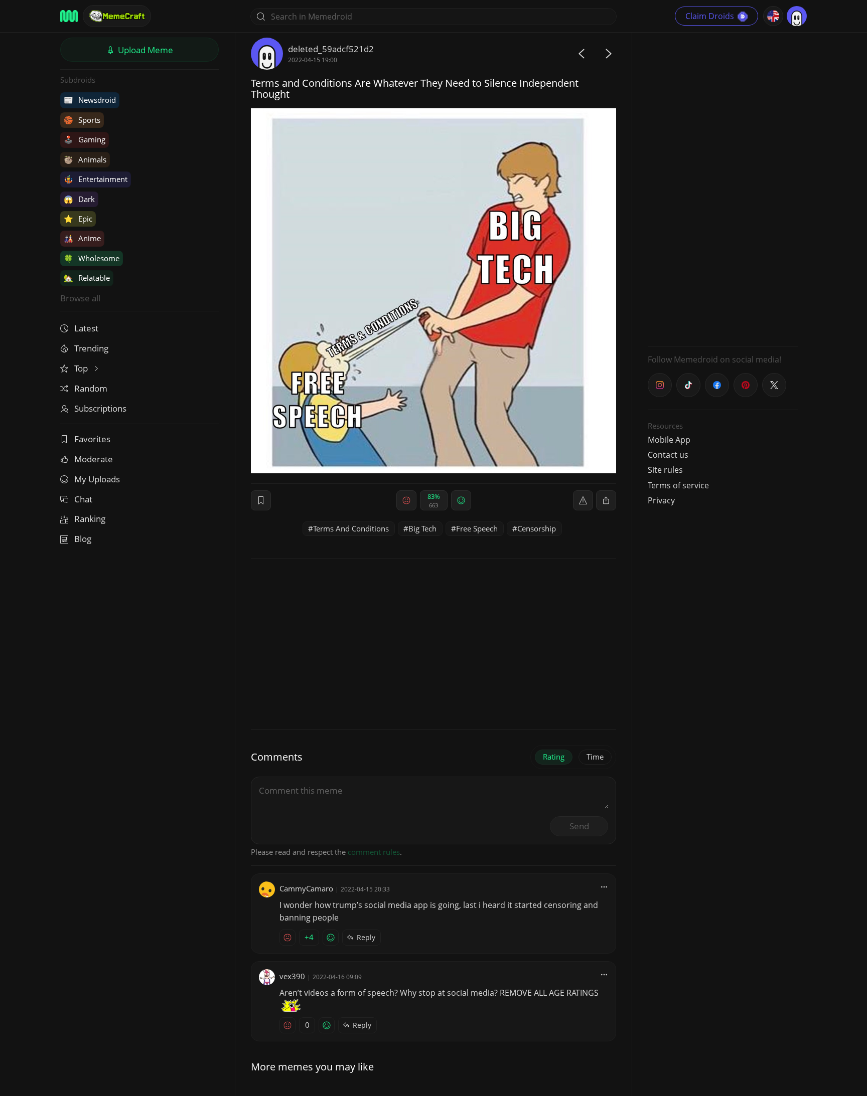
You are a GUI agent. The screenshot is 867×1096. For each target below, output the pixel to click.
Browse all (80, 298)
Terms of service (678, 485)
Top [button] (82, 368)
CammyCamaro (306, 888)
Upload (144, 50)
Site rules (665, 469)
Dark (79, 199)
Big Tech (422, 528)
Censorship (536, 528)
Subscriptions (100, 408)
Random (90, 388)
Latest (86, 328)
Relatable (87, 278)
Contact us (668, 454)
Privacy (661, 500)
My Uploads (97, 479)
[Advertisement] (723, 188)
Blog (82, 538)
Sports (82, 120)
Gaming (84, 139)
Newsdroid (90, 100)
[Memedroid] (69, 16)
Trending (91, 348)
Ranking (89, 518)
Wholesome (91, 258)
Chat (83, 499)
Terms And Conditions (351, 528)
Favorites (92, 439)
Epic (78, 219)
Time (595, 757)
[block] (606, 500)
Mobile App (669, 439)
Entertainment (95, 179)
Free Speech (477, 528)
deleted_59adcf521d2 (331, 49)
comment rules (374, 852)
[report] (583, 500)
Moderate (93, 459)
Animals (85, 159)
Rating (553, 757)
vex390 (292, 976)
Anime (82, 238)
